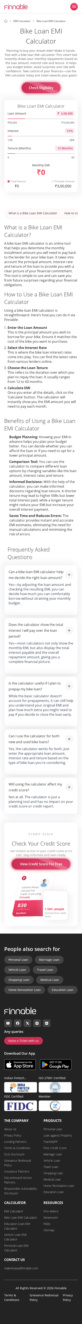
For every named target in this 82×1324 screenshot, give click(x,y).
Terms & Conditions (17, 1148)
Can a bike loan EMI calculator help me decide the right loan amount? (36, 575)
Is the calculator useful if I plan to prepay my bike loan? (35, 686)
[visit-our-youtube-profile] (8, 1023)
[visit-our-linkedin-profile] (46, 1023)
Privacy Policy (12, 1135)
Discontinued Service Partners (18, 1180)
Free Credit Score (55, 1148)
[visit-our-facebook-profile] (17, 1023)
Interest (13, 131)
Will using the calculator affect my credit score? (35, 787)
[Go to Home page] (5, 21)
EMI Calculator (13, 1211)
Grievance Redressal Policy (17, 1163)
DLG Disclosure (14, 1154)
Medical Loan (49, 980)
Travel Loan (45, 970)
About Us (10, 1129)
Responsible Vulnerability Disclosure (20, 1191)
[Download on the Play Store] (55, 1064)
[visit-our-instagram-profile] (37, 1023)
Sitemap (49, 1230)
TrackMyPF (50, 1142)
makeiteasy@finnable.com (21, 1268)
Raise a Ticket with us (23, 1041)
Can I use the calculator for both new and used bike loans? (34, 739)
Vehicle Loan (17, 970)
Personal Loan (18, 960)
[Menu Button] (74, 6)
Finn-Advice (51, 1211)
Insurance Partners (16, 1171)
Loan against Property (58, 1135)
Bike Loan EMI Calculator (20, 1217)
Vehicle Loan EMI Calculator (15, 1237)
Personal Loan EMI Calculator (16, 1248)
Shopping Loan (18, 980)
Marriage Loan (49, 960)
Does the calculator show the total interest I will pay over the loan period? (36, 630)
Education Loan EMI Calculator (17, 1226)
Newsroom (51, 1217)
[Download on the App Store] (20, 1064)
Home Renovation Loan (24, 990)
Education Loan (62, 990)
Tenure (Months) (19, 148)
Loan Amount (17, 113)
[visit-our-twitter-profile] (27, 1023)
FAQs (47, 1224)
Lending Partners (15, 1142)
